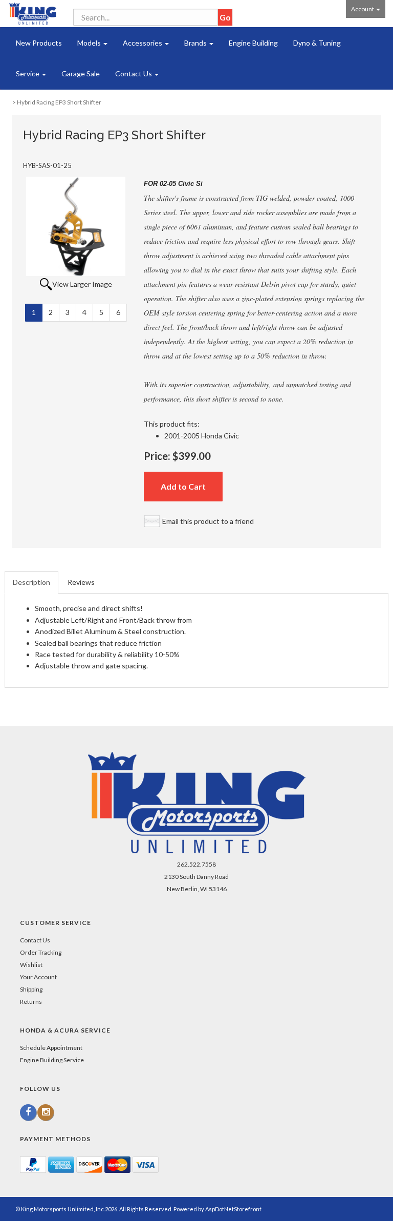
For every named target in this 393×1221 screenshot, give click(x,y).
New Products (39, 42)
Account (363, 9)
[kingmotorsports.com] (32, 14)
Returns (31, 1001)
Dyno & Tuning (317, 42)
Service (28, 73)
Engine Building (253, 42)
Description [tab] (31, 582)
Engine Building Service (52, 1060)
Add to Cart (183, 486)
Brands (196, 42)
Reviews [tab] (81, 582)
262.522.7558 (196, 864)
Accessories (143, 42)
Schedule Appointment (51, 1047)
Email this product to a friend (208, 521)
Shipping (31, 989)
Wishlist (31, 965)
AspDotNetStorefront (233, 1209)
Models (89, 42)
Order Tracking (40, 952)
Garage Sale (80, 73)
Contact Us (134, 73)
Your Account (38, 977)
